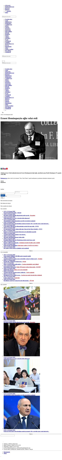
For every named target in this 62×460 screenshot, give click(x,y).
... (5, 110)
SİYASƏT (7, 5)
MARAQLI (8, 23)
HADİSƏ (7, 34)
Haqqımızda (8, 46)
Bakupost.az (4, 178)
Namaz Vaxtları (9, 49)
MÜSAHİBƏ (8, 31)
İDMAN (7, 9)
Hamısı (31, 250)
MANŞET (7, 28)
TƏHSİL (7, 42)
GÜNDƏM (8, 41)
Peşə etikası (8, 50)
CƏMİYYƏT (8, 24)
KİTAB (7, 33)
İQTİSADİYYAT (9, 7)
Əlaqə (6, 48)
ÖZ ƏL (7, 45)
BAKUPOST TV (9, 44)
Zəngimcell (8, 52)
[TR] (7, 169)
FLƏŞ (6, 39)
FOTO (7, 35)
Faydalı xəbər (8, 19)
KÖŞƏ (7, 26)
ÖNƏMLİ (7, 38)
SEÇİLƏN (8, 30)
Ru (3, 112)
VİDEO (7, 37)
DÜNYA (7, 8)
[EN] (3, 169)
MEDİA (8, 11)
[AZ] (1, 169)
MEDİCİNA (8, 22)
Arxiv (6, 20)
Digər (6, 12)
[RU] (5, 169)
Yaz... (2, 197)
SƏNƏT (7, 27)
